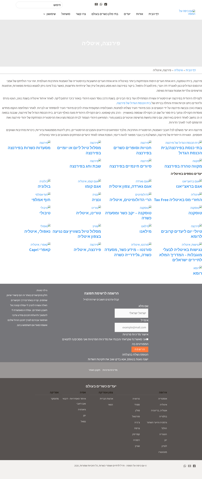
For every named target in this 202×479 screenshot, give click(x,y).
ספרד (137, 404)
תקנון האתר (94, 369)
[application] (45, 14)
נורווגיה (136, 398)
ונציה (96, 199)
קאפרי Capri (39, 249)
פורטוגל (136, 416)
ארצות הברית (106, 398)
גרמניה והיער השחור (157, 422)
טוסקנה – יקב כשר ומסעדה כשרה (128, 215)
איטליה (163, 404)
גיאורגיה (82, 409)
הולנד (164, 428)
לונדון (164, 446)
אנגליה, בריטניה (159, 410)
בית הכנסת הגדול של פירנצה (134, 103)
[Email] (96, 4)
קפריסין (136, 434)
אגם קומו (93, 186)
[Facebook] (105, 4)
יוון (165, 440)
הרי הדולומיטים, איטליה (131, 199)
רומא (197, 273)
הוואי (110, 404)
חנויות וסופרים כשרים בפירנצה (132, 150)
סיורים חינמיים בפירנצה (130, 166)
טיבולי (44, 212)
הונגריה (163, 434)
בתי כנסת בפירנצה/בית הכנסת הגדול (181, 150)
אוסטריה (162, 398)
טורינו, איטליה (88, 212)
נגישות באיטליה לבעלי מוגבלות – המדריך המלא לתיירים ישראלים (180, 254)
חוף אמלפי (41, 199)
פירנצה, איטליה (87, 249)
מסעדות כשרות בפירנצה (29, 147)
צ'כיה (137, 422)
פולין (137, 410)
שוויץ (137, 446)
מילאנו (146, 231)
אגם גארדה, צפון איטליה (130, 186)
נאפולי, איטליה (37, 231)
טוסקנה (195, 212)
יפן (84, 415)
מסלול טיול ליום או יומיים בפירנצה (79, 150)
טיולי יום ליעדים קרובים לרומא (181, 234)
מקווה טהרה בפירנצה (183, 166)
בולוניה (44, 186)
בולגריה (163, 416)
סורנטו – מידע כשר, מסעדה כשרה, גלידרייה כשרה (128, 252)
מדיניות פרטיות (110, 369)
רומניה (136, 440)
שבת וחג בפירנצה (85, 166)
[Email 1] (189, 466)
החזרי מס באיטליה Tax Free (178, 199)
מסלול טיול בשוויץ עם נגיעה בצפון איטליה (77, 234)
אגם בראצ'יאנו (189, 186)
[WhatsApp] (101, 4)
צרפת (137, 428)
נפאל (83, 421)
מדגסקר (55, 398)
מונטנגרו (162, 451)
